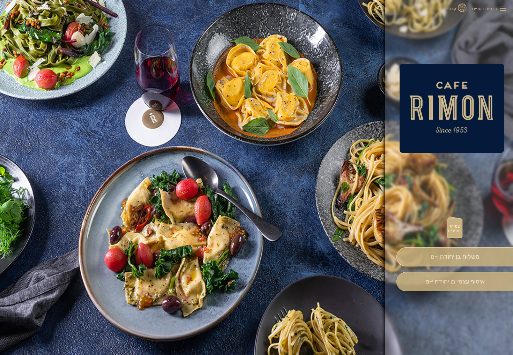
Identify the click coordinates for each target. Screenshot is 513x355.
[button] (455, 228)
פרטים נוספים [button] (484, 8)
